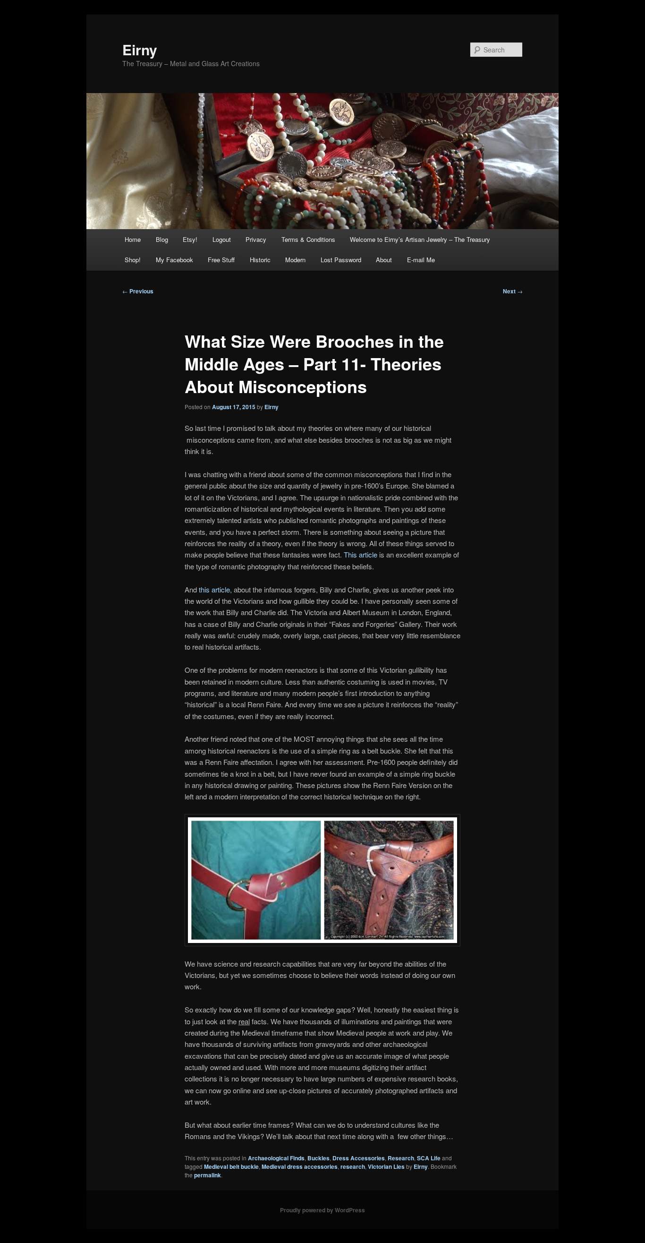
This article (360, 554)
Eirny (139, 49)
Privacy (256, 239)
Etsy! (190, 239)
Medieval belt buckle (231, 1166)
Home (133, 239)
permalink (207, 1175)
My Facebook (174, 259)
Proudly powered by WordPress (322, 1210)
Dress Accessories (358, 1158)
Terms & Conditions (308, 239)
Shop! (133, 259)
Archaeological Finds (276, 1158)
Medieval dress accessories (300, 1166)
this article (214, 589)
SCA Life (429, 1158)
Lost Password (341, 259)
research (352, 1166)
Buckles (318, 1158)
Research (401, 1158)
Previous (137, 291)
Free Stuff (221, 259)
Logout (221, 239)
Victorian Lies (386, 1166)
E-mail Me (421, 259)
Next (513, 291)
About (384, 259)
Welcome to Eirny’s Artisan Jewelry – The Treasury (420, 239)
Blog (162, 239)
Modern (295, 259)
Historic (260, 259)
